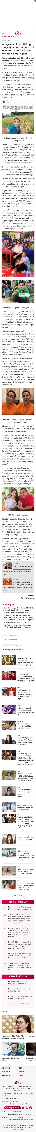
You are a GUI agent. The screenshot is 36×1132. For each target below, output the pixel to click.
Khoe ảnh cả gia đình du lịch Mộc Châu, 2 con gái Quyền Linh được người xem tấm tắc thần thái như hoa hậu (18, 610)
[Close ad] (35, 1)
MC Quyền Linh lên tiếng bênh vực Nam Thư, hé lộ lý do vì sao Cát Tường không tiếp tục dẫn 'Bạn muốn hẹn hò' (18, 617)
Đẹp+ (21, 1068)
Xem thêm (18, 895)
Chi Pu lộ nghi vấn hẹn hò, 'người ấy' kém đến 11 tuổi (24, 726)
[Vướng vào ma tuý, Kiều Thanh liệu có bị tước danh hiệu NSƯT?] (9, 791)
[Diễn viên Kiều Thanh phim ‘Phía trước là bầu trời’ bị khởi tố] (9, 870)
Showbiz (8, 36)
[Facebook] (23, 1107)
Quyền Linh (13, 635)
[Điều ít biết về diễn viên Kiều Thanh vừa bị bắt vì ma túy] (9, 807)
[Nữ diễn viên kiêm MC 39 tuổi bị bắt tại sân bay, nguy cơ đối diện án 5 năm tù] (9, 775)
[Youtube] (26, 1107)
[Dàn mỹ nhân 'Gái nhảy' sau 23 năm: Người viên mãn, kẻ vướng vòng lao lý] (9, 660)
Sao (16, 36)
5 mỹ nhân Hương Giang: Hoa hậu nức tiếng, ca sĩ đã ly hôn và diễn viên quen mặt (25, 694)
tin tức (19, 981)
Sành (21, 1076)
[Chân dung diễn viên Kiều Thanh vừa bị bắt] (9, 839)
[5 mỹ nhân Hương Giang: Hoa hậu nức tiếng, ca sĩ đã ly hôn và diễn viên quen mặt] (9, 691)
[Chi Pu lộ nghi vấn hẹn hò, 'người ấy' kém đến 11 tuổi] (9, 725)
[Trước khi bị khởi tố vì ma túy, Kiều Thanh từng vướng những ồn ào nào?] (9, 739)
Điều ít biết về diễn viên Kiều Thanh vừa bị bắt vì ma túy (25, 808)
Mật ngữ (6, 1076)
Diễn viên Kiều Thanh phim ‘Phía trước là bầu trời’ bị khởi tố (25, 871)
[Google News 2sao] (12, 646)
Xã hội (21, 1072)
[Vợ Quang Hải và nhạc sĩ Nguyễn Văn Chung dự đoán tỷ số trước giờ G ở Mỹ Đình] (9, 676)
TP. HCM (4, 1117)
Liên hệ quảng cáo (12, 1108)
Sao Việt (15, 563)
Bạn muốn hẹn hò (11, 639)
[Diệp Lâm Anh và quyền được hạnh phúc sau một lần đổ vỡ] (9, 709)
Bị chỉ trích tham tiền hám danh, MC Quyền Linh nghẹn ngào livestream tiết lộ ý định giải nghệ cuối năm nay (17, 625)
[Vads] (35, 30)
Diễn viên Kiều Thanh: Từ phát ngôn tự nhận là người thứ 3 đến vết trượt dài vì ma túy (25, 855)
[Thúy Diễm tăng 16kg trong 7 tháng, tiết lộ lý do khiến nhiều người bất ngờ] (9, 884)
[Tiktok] (30, 1107)
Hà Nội (4, 1112)
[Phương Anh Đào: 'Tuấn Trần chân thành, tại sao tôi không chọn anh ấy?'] (18, 1024)
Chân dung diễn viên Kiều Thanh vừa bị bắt (25, 839)
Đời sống (20, 721)
